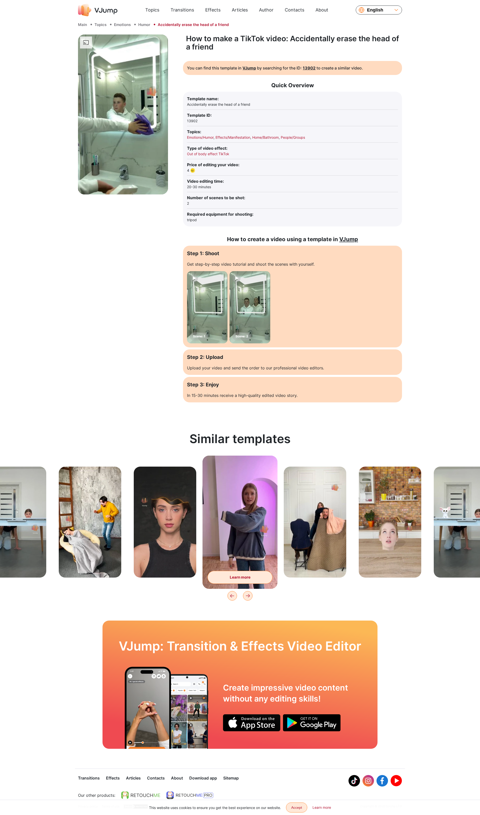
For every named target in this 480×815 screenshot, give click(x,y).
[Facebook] (382, 781)
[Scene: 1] (207, 307)
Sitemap (231, 778)
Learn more (90, 566)
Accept (296, 808)
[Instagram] (368, 781)
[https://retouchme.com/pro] (189, 795)
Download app (203, 778)
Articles (240, 9)
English (375, 9)
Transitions (182, 9)
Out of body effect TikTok (208, 154)
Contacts (294, 9)
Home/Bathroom (265, 137)
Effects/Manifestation (233, 137)
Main (82, 24)
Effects (212, 9)
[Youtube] (396, 781)
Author (266, 9)
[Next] (247, 596)
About (322, 9)
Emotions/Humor (200, 137)
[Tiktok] (354, 781)
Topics (152, 9)
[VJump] (98, 10)
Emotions (122, 24)
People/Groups (293, 137)
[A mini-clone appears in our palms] (148, 708)
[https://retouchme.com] (140, 795)
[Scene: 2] (250, 307)
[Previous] (232, 596)
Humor (144, 24)
